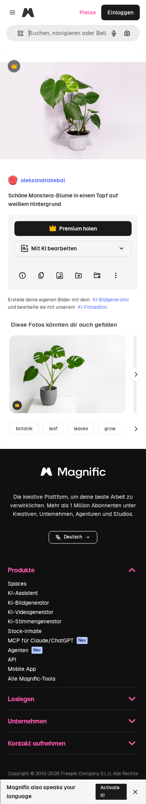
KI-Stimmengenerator (35, 621)
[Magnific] (73, 474)
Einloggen (120, 12)
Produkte (21, 570)
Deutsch (73, 537)
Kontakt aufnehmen (36, 743)
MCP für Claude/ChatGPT (47, 640)
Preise (87, 12)
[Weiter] (136, 374)
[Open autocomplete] (17, 33)
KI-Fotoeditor (92, 307)
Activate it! (110, 791)
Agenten (24, 650)
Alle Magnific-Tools (31, 678)
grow (110, 429)
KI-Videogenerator (30, 612)
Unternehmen (27, 721)
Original (50, 66)
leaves (81, 429)
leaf (53, 429)
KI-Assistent (23, 592)
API (12, 659)
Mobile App (22, 668)
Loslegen (21, 699)
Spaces (17, 583)
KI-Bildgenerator (111, 300)
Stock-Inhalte (25, 631)
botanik (24, 429)
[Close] (135, 792)
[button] (73, 537)
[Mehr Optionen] (115, 275)
